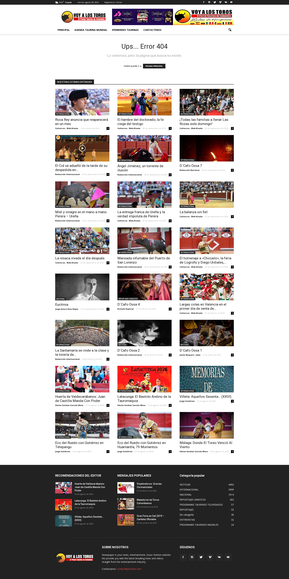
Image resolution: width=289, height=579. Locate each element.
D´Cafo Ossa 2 (128, 350)
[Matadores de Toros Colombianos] (125, 504)
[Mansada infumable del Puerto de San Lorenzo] (144, 240)
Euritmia (61, 305)
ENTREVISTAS (187, 519)
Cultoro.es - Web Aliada (66, 128)
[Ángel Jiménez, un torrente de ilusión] (144, 148)
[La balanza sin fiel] (207, 194)
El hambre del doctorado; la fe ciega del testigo (140, 122)
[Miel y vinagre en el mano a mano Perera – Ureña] (82, 194)
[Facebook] (203, 2)
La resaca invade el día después (80, 258)
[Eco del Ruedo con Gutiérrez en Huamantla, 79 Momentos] (144, 425)
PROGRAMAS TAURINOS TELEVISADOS (201, 504)
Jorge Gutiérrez (187, 401)
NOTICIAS (122, 345)
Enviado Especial (125, 309)
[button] (230, 30)
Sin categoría (187, 514)
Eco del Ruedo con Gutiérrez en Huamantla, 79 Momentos (141, 445)
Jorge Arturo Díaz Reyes (66, 309)
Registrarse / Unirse (113, 2)
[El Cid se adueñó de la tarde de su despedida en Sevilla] (82, 148)
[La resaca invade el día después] (82, 240)
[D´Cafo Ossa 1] (207, 333)
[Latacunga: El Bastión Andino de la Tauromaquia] (144, 379)
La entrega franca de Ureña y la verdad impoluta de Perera (141, 214)
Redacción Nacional (190, 170)
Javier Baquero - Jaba (190, 355)
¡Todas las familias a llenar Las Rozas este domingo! (204, 122)
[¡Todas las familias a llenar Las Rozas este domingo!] (207, 102)
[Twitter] (214, 2)
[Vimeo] (220, 2)
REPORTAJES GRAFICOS (128, 299)
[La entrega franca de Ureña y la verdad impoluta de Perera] (144, 194)
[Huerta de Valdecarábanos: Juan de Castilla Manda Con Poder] (82, 379)
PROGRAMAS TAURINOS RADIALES (199, 524)
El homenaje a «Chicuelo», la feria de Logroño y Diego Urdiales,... (205, 260)
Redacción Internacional (67, 174)
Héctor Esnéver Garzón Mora (69, 405)
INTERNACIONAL (63, 114)
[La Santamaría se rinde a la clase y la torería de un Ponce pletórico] (82, 333)
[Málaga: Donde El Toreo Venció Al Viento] (207, 425)
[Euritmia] (82, 287)
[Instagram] (209, 2)
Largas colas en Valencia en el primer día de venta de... (203, 306)
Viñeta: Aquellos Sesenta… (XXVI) (205, 397)
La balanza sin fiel (194, 212)
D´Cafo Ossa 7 (191, 166)
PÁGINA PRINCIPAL (154, 66)
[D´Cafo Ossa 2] (144, 333)
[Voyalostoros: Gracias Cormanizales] (125, 488)
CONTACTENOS (152, 29)
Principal (64, 29)
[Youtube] (231, 2)
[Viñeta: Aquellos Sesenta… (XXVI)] (207, 379)
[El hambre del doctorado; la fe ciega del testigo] (144, 102)
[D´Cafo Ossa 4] (144, 287)
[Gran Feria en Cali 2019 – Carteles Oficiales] (125, 520)
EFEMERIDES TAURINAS (125, 29)
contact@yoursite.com (129, 568)
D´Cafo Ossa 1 (191, 350)
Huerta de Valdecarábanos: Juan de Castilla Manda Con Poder (80, 399)
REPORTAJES (187, 509)
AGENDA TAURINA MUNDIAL (90, 29)
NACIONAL (60, 299)
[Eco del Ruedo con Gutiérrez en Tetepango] (82, 425)
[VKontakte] (225, 2)
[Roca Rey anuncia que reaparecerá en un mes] (82, 102)
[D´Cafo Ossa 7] (207, 148)
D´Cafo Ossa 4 (128, 304)
